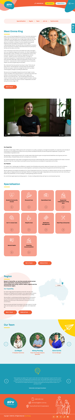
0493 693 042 (39, 399)
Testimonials (54, 21)
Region (31, 21)
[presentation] (6, 344)
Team (38, 21)
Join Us (45, 21)
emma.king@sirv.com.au (39, 402)
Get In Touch (50, 3)
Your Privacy (28, 415)
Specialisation (21, 21)
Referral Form (60, 3)
